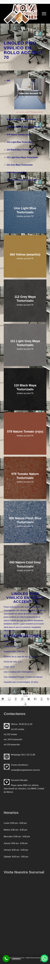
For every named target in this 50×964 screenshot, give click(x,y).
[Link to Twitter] (40, 961)
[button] (44, 958)
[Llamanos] (6, 958)
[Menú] (42, 14)
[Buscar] (36, 14)
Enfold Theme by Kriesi (33, 958)
